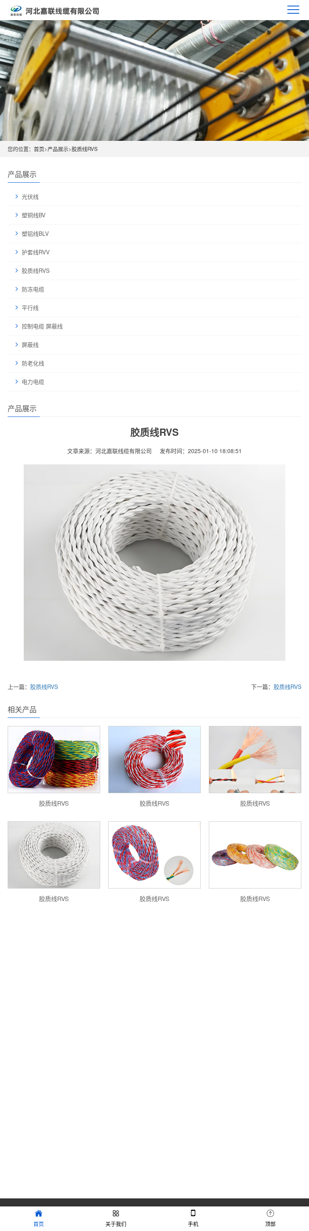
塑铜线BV (33, 215)
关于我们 (115, 1223)
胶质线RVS (85, 149)
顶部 (270, 1223)
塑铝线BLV (35, 233)
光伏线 (30, 196)
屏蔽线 (30, 344)
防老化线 (33, 363)
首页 (39, 149)
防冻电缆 (33, 289)
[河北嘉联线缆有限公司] (55, 10)
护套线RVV (35, 252)
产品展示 (57, 149)
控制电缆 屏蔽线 (42, 326)
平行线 (30, 307)
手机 (193, 1223)
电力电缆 (33, 381)
